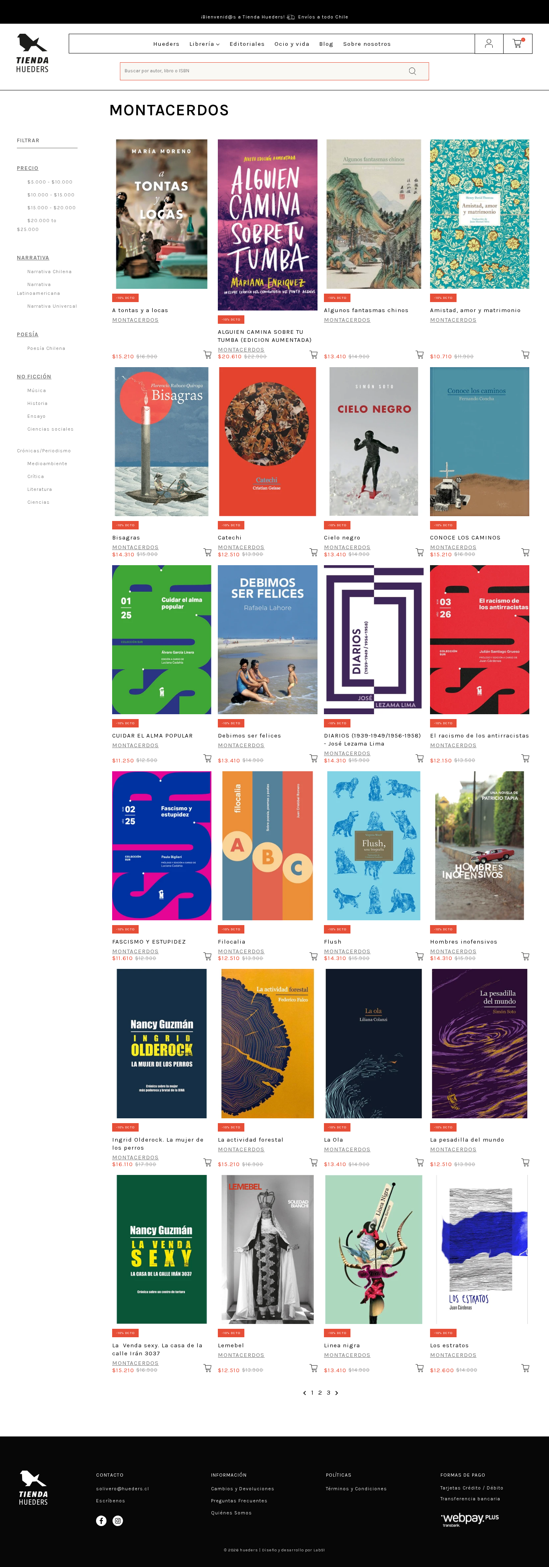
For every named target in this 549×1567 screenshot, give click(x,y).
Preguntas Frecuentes (239, 1501)
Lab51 (319, 1550)
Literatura (39, 489)
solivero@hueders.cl (122, 1488)
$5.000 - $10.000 (49, 182)
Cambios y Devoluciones (242, 1488)
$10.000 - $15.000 (50, 195)
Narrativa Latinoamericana (38, 289)
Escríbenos (110, 1501)
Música (36, 390)
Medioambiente (47, 463)
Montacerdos (135, 319)
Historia (37, 403)
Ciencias (38, 502)
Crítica (35, 476)
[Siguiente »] (337, 1393)
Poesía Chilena (46, 348)
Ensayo (36, 416)
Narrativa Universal (51, 306)
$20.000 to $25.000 (37, 225)
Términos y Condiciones (356, 1488)
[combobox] (275, 70)
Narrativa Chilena (49, 271)
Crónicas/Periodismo (44, 451)
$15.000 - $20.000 (51, 207)
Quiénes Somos (231, 1513)
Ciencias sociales (50, 429)
